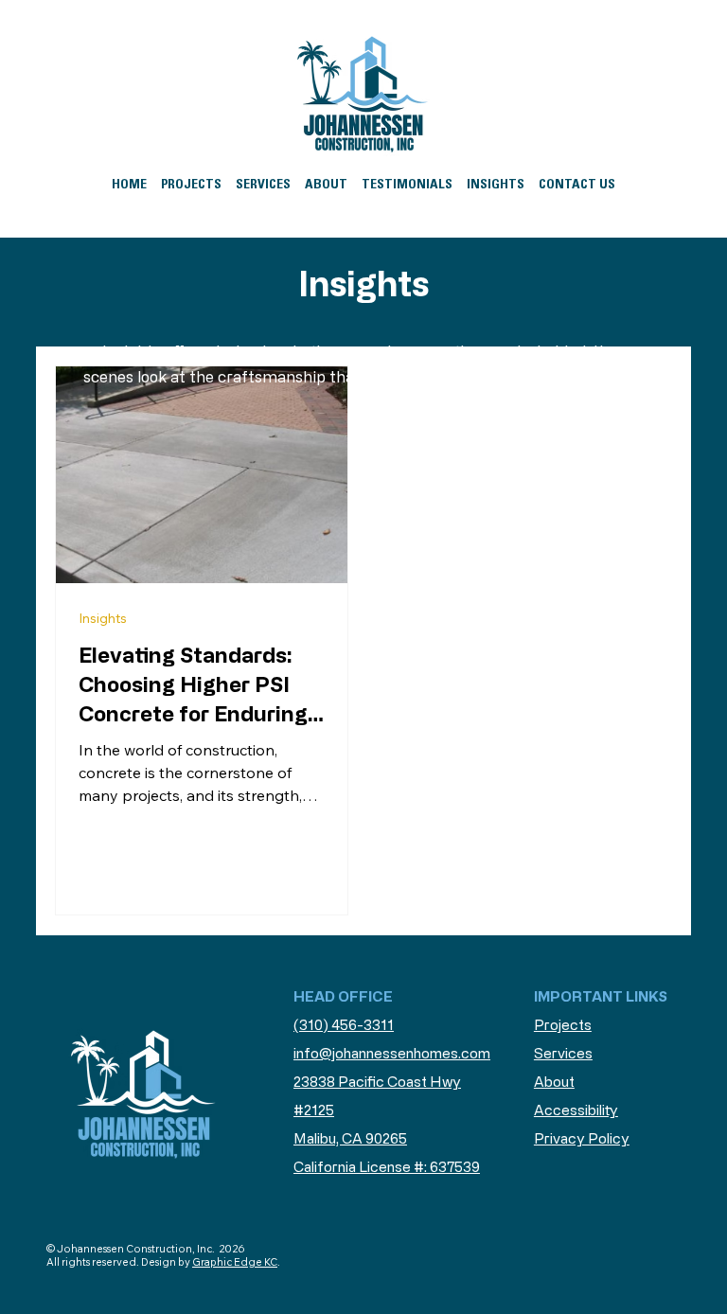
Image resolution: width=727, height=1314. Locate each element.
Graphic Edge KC (234, 1262)
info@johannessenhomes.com (391, 1053)
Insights (103, 618)
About (554, 1082)
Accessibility (576, 1110)
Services (563, 1053)
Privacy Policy (581, 1138)
